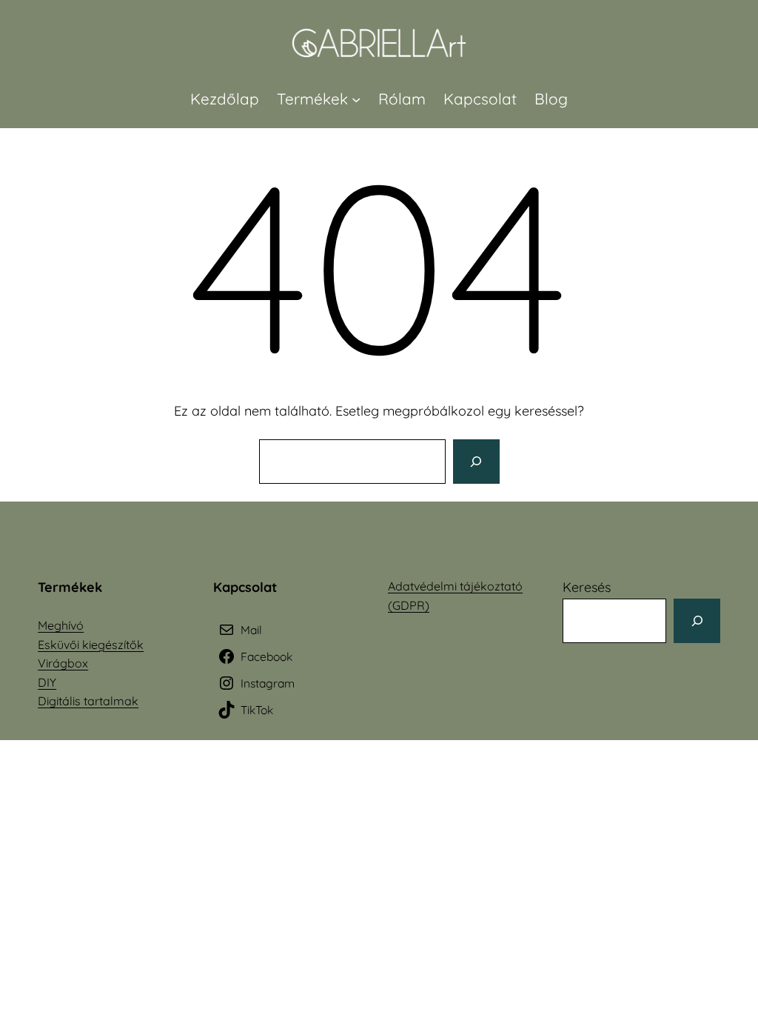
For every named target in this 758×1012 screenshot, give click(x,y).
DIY (47, 682)
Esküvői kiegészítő (87, 644)
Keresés (587, 587)
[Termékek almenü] (356, 98)
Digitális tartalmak (88, 700)
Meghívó (61, 625)
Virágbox (63, 663)
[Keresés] (476, 461)
